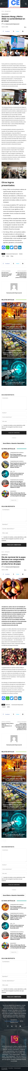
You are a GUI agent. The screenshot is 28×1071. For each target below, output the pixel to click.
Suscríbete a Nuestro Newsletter (13, 443)
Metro (3, 256)
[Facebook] (7, 1026)
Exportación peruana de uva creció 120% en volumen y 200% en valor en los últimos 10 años (14, 354)
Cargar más (13, 500)
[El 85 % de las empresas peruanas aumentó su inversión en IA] (14, 372)
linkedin (20, 253)
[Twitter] (16, 1026)
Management (8, 11)
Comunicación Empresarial (12, 24)
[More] (22, 31)
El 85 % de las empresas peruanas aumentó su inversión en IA (14, 383)
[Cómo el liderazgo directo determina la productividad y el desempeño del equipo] (5, 493)
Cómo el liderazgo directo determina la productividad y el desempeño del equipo (18, 494)
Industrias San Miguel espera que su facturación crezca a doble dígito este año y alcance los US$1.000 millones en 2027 (18, 484)
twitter (7, 256)
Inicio (3, 11)
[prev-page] (3, 389)
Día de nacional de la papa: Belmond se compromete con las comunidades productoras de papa (21, 275)
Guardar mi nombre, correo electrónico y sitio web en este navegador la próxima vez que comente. (13, 427)
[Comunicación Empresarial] (3, 24)
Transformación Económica (14, 324)
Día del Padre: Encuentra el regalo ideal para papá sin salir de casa (7, 274)
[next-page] (5, 389)
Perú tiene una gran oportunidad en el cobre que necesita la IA (14, 327)
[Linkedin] (11, 1026)
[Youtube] (20, 1026)
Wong (12, 256)
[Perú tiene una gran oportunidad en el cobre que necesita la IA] (14, 316)
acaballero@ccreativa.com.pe (12, 1021)
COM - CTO (13, 380)
